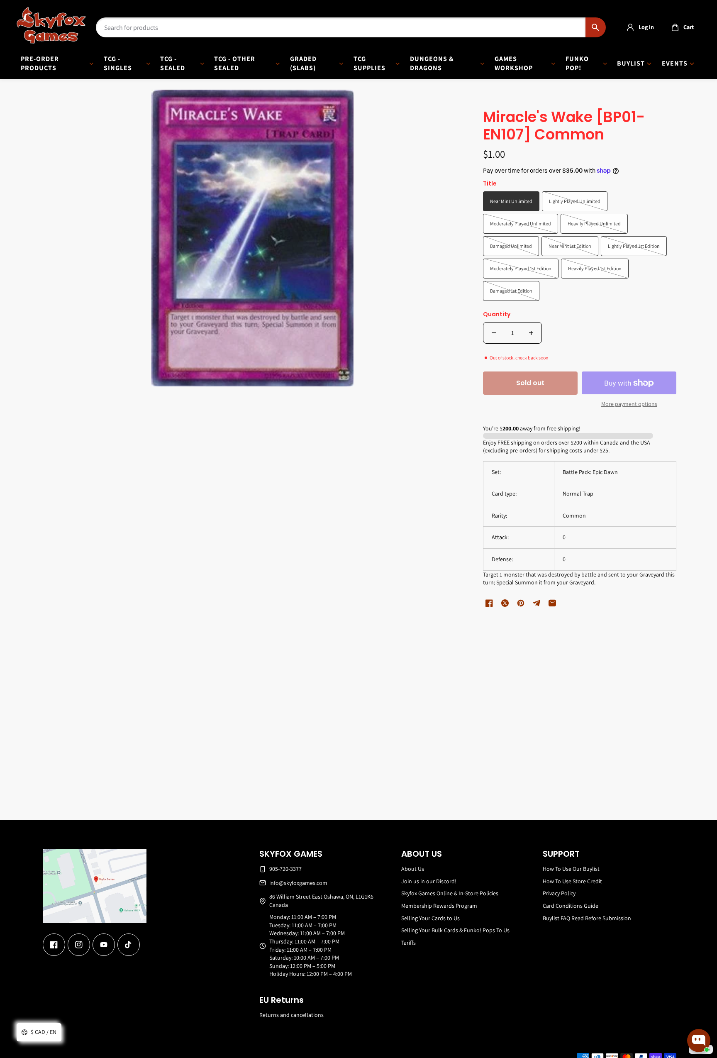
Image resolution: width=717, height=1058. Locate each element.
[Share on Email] (552, 603)
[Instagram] (79, 944)
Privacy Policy (559, 893)
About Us (412, 868)
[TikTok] (128, 944)
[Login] (630, 27)
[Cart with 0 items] (675, 27)
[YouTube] (104, 944)
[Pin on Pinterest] (521, 603)
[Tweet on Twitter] (505, 603)
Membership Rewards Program (439, 905)
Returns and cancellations (291, 1015)
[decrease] (493, 333)
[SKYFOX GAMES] (51, 25)
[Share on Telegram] (536, 603)
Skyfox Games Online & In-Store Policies (449, 893)
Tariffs (408, 942)
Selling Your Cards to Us (430, 918)
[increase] (531, 333)
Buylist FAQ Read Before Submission (587, 918)
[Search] (595, 27)
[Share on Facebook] (489, 603)
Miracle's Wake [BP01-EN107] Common (564, 126)
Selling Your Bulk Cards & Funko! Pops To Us (455, 930)
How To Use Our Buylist (571, 868)
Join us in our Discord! (428, 881)
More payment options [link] (629, 404)
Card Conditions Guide (570, 905)
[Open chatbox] (698, 1040)
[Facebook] (54, 944)
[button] (680, 27)
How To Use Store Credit (572, 881)
